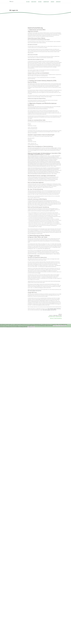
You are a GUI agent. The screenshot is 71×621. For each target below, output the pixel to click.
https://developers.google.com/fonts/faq (54, 308)
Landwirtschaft (46, 1)
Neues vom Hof (33, 1)
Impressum (52, 318)
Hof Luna (27, 1)
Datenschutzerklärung (58, 318)
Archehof (52, 1)
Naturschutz (58, 1)
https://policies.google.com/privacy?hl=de (34, 290)
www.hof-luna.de (59, 316)
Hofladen (39, 1)
